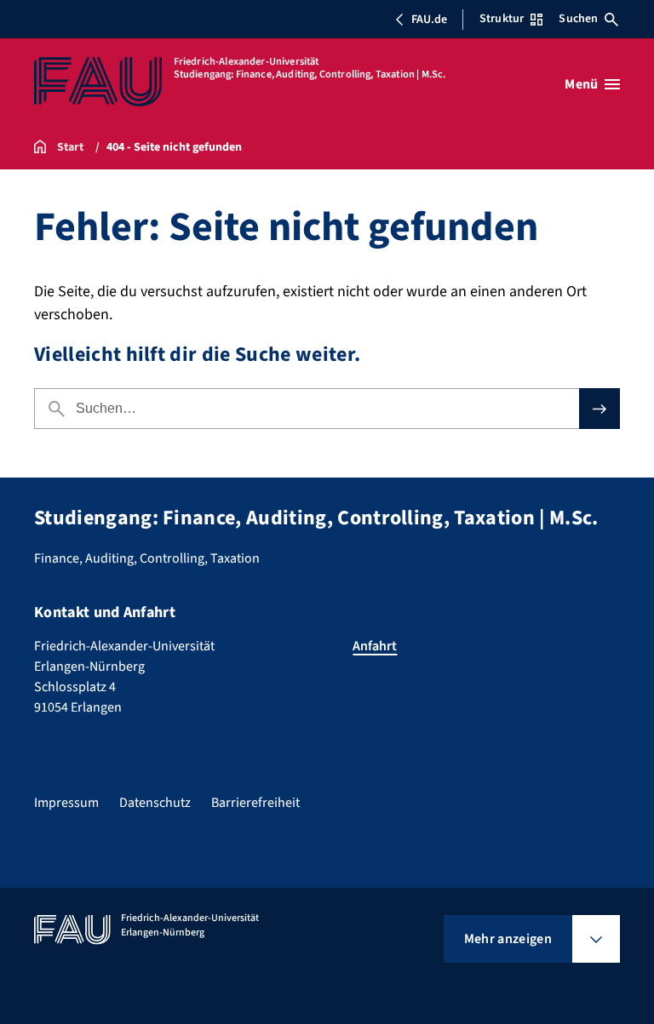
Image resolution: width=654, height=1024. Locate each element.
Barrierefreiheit (255, 802)
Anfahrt (375, 646)
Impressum (66, 802)
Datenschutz (155, 802)
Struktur (501, 18)
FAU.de (429, 19)
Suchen (578, 18)
